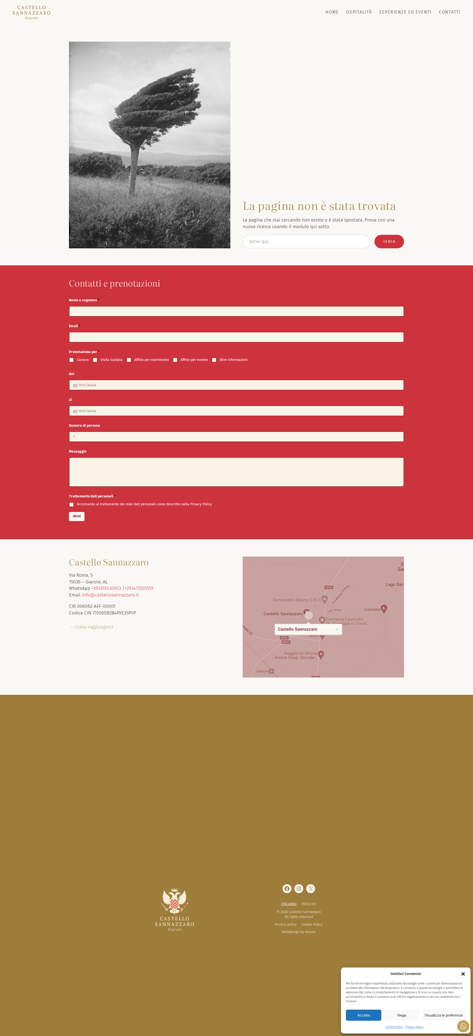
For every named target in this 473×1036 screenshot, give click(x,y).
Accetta (363, 1015)
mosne (310, 932)
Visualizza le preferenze (443, 1015)
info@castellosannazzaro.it (110, 595)
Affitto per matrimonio (151, 360)
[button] (463, 973)
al (70, 400)
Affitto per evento (194, 360)
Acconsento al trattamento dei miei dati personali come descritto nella (144, 504)
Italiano (289, 904)
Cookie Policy (394, 1027)
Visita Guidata (112, 360)
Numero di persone (84, 426)
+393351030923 (106, 588)
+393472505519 (138, 588)
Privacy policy (414, 1027)
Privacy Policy (201, 504)
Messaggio (78, 451)
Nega (401, 1015)
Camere (83, 360)
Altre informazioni (234, 360)
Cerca (389, 241)
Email (74, 326)
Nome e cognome (84, 300)
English (309, 904)
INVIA (77, 516)
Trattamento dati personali (92, 496)
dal (71, 374)
